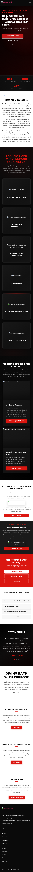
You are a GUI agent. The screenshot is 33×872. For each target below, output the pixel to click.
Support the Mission (16, 797)
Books (4, 855)
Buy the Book (16, 515)
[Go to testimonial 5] (20, 659)
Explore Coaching (16, 572)
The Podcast (16, 581)
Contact (4, 861)
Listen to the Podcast (12, 45)
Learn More (16, 727)
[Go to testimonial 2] (14, 659)
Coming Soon (16, 468)
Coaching (5, 840)
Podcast (4, 843)
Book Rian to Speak (13, 36)
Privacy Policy (5, 870)
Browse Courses (13, 40)
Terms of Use (15, 870)
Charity (4, 858)
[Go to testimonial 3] (16, 659)
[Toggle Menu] (30, 3)
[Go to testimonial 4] (18, 659)
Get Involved (16, 762)
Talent (4, 848)
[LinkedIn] (3, 828)
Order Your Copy (16, 548)
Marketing (5, 851)
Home (4, 834)
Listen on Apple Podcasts (16, 421)
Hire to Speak (6, 837)
